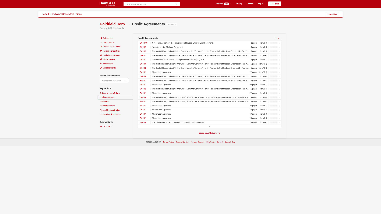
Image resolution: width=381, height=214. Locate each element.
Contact (250, 4)
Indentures (104, 101)
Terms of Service (182, 142)
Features (222, 4)
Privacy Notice (168, 142)
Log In (260, 4)
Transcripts (108, 64)
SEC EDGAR (105, 126)
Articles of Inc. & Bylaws (110, 93)
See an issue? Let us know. (209, 133)
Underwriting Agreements (110, 114)
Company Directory (197, 142)
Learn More (332, 14)
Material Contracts (107, 106)
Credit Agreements (107, 97)
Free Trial (275, 4)
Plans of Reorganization (110, 110)
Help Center (210, 142)
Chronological (108, 42)
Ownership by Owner (111, 46)
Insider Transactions (111, 51)
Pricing (239, 4)
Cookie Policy (230, 142)
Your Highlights (109, 68)
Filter (278, 38)
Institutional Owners (111, 55)
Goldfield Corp (113, 24)
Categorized (108, 38)
